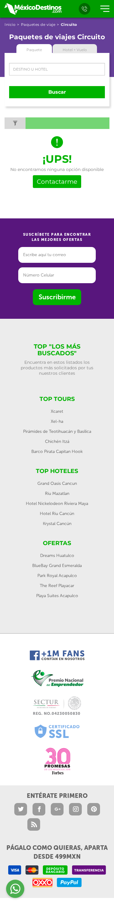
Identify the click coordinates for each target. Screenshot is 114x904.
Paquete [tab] (34, 49)
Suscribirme (57, 297)
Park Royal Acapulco (57, 575)
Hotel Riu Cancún (57, 513)
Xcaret (57, 411)
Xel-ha (57, 421)
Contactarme (57, 181)
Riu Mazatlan (57, 493)
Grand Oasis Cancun (57, 483)
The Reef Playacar (57, 585)
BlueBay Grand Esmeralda (57, 565)
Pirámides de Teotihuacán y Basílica (57, 431)
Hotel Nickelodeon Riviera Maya (57, 503)
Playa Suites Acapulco (57, 595)
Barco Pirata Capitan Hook (57, 451)
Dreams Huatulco (57, 555)
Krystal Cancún (57, 523)
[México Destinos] (32, 9)
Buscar (57, 92)
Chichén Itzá (57, 441)
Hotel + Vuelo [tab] (75, 49)
